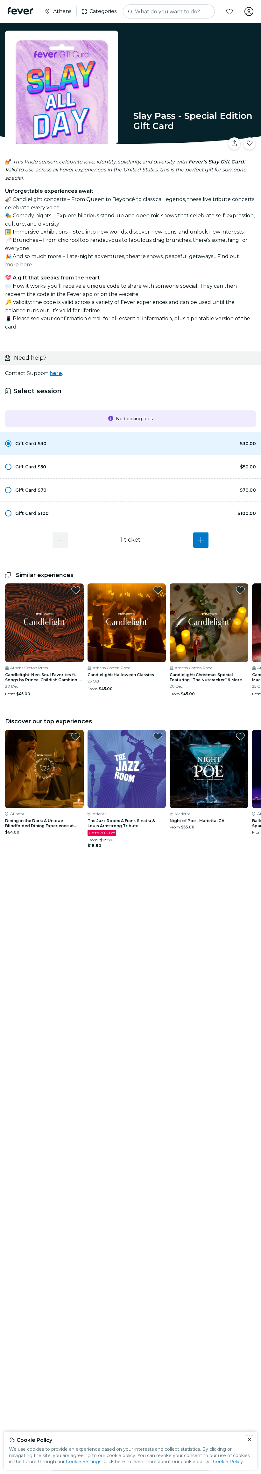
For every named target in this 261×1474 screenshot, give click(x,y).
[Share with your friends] (234, 143)
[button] (130, 443)
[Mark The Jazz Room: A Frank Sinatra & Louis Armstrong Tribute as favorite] (158, 736)
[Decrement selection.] (60, 540)
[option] (130, 443)
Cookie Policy (228, 1461)
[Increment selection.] (200, 540)
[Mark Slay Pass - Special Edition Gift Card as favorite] (249, 143)
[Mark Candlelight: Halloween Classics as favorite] (158, 590)
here (26, 265)
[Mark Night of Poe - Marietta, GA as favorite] (240, 736)
